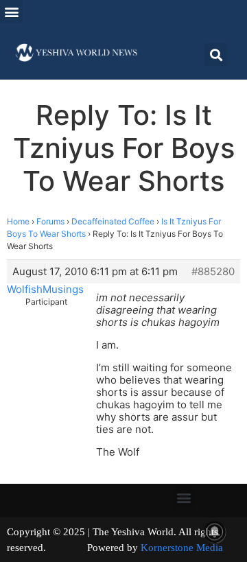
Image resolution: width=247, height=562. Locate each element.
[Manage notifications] (215, 532)
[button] (11, 11)
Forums (50, 221)
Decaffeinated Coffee (112, 221)
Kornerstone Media (182, 547)
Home (18, 221)
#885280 (213, 272)
